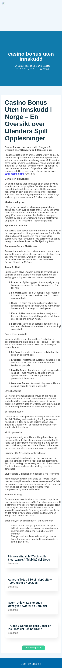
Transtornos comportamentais (22, 551)
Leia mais (13, 563)
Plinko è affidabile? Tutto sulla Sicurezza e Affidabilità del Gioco (29, 558)
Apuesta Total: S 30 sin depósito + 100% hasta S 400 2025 (30, 581)
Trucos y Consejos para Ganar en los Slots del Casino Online (29, 627)
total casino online (14, 174)
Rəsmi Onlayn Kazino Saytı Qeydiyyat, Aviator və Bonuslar (27, 604)
